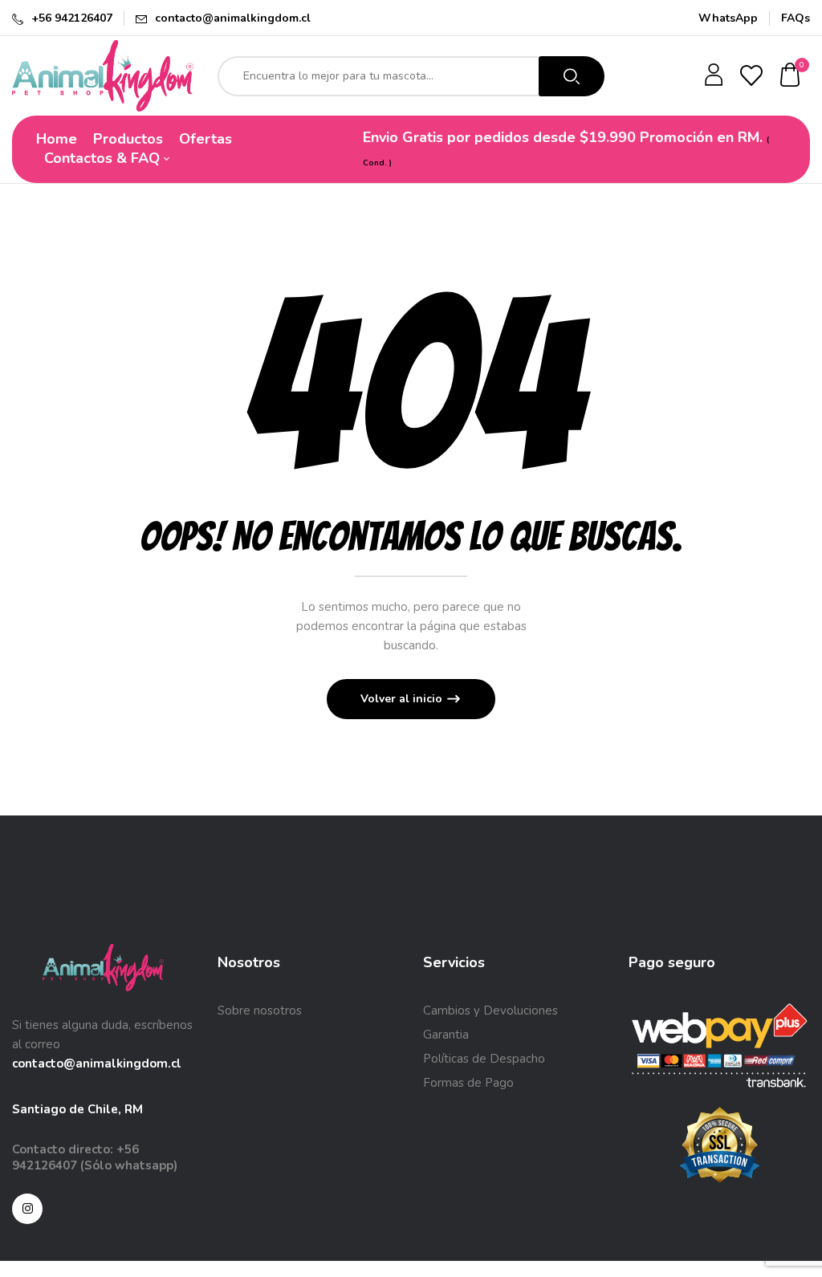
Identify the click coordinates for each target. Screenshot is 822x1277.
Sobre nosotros (260, 1010)
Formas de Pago (468, 1083)
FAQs (795, 18)
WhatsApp (728, 18)
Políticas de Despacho (484, 1059)
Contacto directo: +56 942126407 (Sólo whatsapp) (94, 1157)
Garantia (446, 1035)
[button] (791, 76)
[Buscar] (571, 76)
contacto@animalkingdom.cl (233, 18)
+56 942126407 (71, 18)
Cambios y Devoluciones (490, 1010)
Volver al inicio (403, 698)
